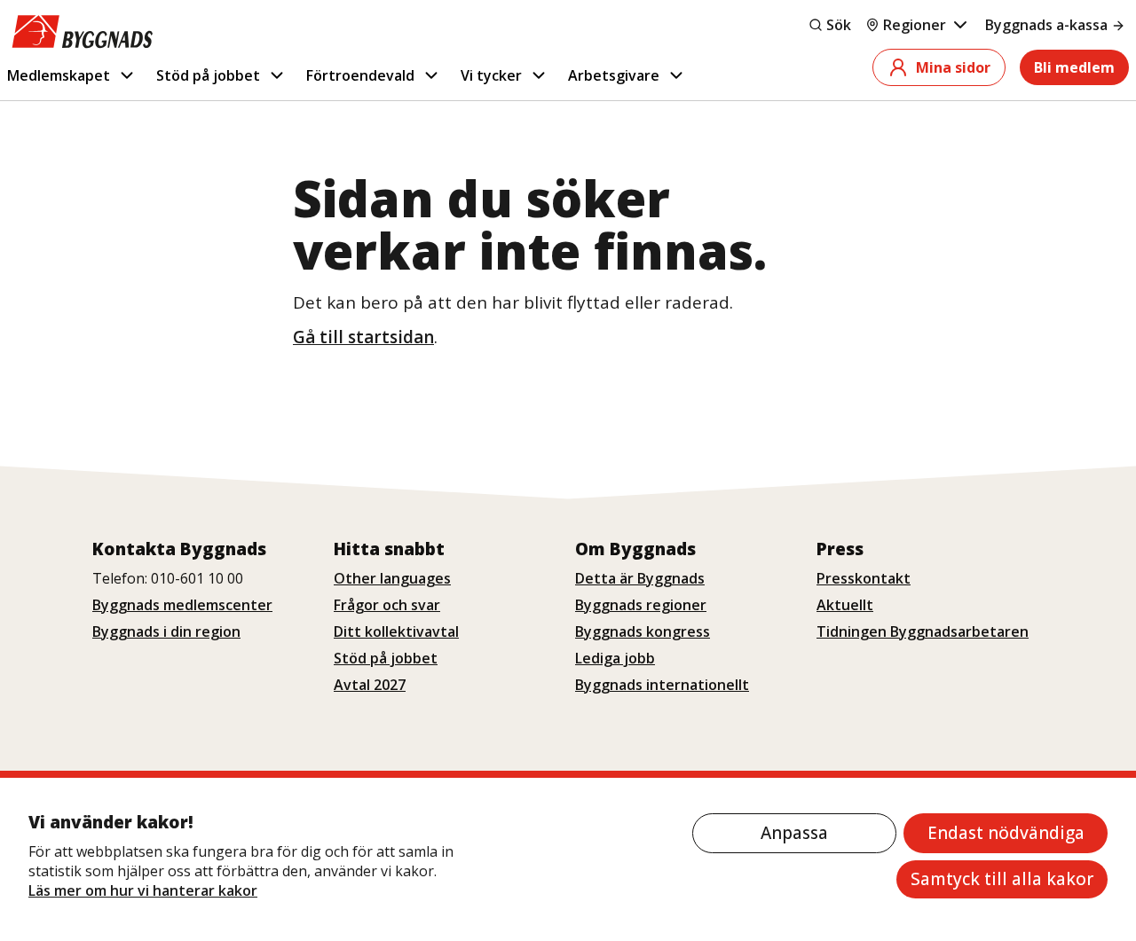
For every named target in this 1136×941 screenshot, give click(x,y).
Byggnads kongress (642, 631)
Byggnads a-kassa (1046, 25)
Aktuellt (844, 605)
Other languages (392, 578)
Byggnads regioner (640, 605)
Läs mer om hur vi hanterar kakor (142, 890)
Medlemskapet (58, 75)
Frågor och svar (387, 605)
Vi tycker (491, 75)
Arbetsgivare (613, 75)
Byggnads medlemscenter (182, 605)
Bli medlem (1074, 67)
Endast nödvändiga (1006, 832)
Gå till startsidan (363, 337)
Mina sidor (953, 67)
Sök (838, 25)
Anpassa (794, 832)
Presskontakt (863, 578)
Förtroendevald (360, 75)
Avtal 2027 (370, 684)
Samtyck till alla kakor (1002, 878)
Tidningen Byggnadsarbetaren (922, 631)
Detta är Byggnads (640, 578)
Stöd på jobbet (208, 75)
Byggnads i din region (166, 631)
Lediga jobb (615, 658)
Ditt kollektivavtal (396, 631)
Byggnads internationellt (662, 684)
